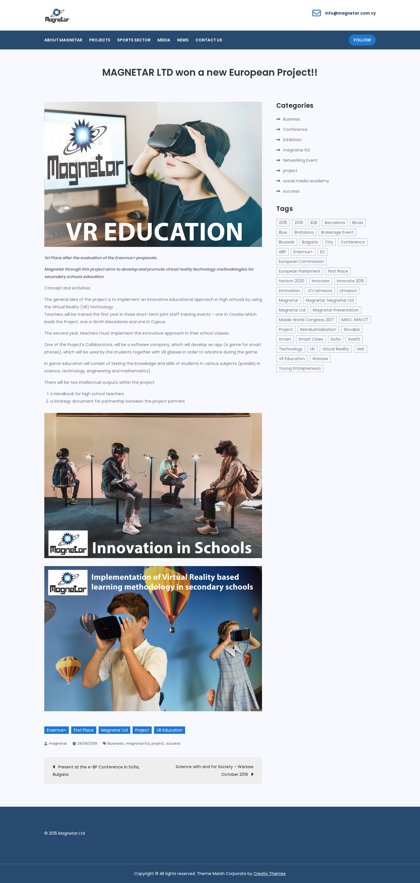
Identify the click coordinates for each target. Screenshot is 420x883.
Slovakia (352, 329)
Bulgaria (310, 242)
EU (322, 252)
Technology (291, 349)
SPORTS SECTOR (134, 40)
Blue (283, 232)
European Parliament (300, 271)
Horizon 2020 (291, 281)
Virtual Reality (335, 349)
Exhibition (292, 140)
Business (116, 743)
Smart (285, 339)
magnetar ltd (137, 743)
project (157, 743)
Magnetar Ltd (114, 730)
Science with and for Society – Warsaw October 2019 (214, 770)
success (173, 743)
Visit (361, 349)
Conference (295, 129)
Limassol (348, 290)
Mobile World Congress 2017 (306, 320)
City (329, 242)
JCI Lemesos (319, 290)
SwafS (354, 339)
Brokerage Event (337, 232)
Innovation (289, 290)
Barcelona (335, 222)
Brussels (287, 242)
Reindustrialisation (318, 329)
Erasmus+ (56, 730)
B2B (314, 222)
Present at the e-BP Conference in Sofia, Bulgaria (96, 770)
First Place (84, 730)
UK (312, 349)
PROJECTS (99, 40)
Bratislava (304, 232)
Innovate (320, 281)
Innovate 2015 (350, 281)
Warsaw (320, 358)
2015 (283, 222)
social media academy (306, 181)
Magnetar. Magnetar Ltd (330, 300)
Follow (362, 40)
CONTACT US (208, 40)
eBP (282, 252)
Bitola (357, 222)
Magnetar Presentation (336, 310)
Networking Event (300, 160)
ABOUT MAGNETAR (63, 40)
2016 (299, 222)
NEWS (183, 40)
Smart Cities (311, 339)
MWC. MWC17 (354, 320)
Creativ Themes (269, 873)
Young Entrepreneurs (300, 368)
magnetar (58, 743)
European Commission (301, 261)
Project (142, 730)
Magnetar (288, 300)
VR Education (170, 730)
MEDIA (163, 40)
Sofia (336, 339)
